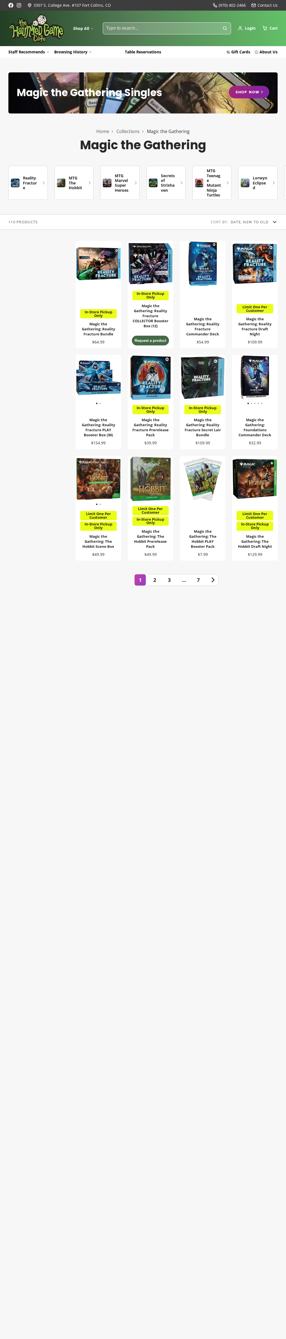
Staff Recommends (26, 51)
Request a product (150, 340)
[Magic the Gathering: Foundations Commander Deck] (236, 380)
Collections (128, 131)
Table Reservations (143, 51)
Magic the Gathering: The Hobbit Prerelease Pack (150, 508)
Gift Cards (240, 51)
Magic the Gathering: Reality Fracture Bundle (98, 295)
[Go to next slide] (276, 183)
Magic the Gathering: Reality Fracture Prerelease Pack (150, 402)
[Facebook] (10, 5)
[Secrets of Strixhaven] (166, 183)
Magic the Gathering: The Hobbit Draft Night (255, 508)
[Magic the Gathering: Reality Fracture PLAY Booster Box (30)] (87, 380)
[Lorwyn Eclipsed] (258, 183)
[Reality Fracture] (28, 183)
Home (102, 131)
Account (247, 28)
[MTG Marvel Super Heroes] (120, 183)
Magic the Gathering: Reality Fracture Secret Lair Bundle (202, 402)
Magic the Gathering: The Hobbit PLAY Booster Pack (202, 508)
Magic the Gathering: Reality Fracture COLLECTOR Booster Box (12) (150, 295)
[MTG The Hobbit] (74, 183)
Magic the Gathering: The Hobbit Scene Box (98, 508)
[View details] (143, 92)
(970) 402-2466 (232, 5)
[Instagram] (19, 5)
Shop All (81, 28)
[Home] (36, 28)
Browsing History (70, 51)
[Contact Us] (264, 5)
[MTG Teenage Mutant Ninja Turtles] (212, 183)
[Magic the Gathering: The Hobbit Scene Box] (87, 481)
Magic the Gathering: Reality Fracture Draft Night (255, 295)
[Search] (225, 28)
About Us (268, 51)
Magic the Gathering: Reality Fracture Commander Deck (202, 295)
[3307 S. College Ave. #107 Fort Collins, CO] (69, 5)
